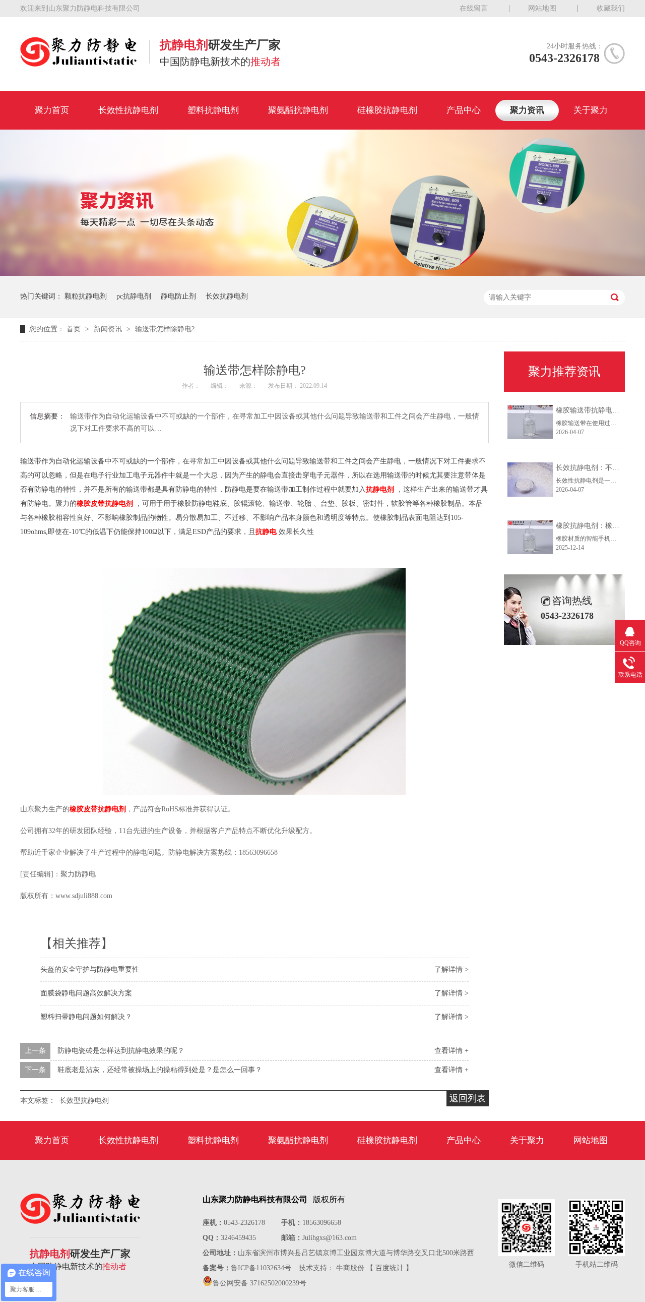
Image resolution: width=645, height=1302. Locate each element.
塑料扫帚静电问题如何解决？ (86, 1017)
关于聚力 (590, 110)
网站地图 (542, 8)
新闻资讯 (109, 329)
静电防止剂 (178, 296)
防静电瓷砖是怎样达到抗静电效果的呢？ (120, 1050)
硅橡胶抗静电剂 (387, 110)
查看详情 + (451, 1050)
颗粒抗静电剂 (85, 296)
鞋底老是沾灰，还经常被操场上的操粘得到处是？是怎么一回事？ (159, 1070)
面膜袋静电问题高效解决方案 (86, 993)
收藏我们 (611, 8)
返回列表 (467, 1098)
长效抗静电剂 (227, 296)
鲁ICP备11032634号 (261, 1268)
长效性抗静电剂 (128, 110)
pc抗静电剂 (133, 296)
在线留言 (474, 8)
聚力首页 (52, 110)
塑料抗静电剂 (213, 110)
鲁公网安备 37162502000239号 (259, 1283)
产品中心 (463, 110)
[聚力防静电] (78, 63)
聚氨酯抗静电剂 (298, 110)
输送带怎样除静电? (165, 329)
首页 (75, 329)
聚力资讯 (527, 110)
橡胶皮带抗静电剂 (105, 503)
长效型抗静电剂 (84, 1100)
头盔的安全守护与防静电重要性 (89, 969)
